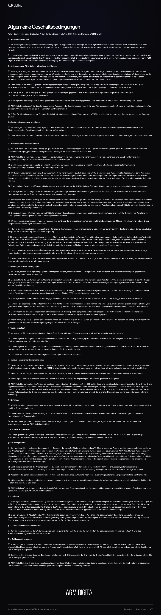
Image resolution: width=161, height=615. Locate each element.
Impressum (128, 609)
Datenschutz (141, 609)
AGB (151, 609)
